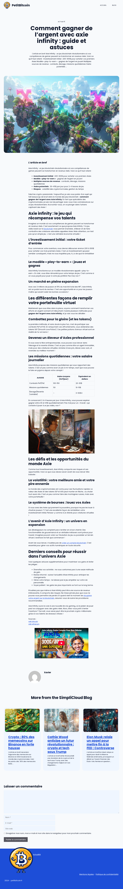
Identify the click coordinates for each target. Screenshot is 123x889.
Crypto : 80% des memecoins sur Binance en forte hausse (21, 742)
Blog (114, 5)
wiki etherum (33, 624)
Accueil (103, 5)
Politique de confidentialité (107, 874)
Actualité (37, 854)
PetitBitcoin (21, 5)
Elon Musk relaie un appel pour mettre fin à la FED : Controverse (100, 742)
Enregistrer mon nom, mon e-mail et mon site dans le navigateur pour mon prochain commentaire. (48, 833)
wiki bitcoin (33, 621)
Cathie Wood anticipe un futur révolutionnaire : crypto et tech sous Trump (60, 744)
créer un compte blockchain (74, 543)
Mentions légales (86, 874)
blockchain (48, 229)
